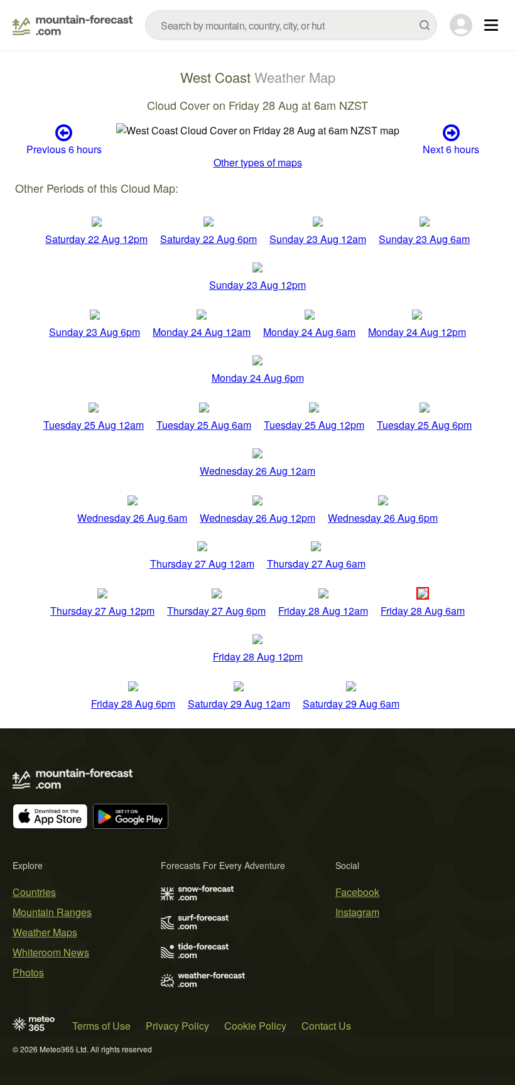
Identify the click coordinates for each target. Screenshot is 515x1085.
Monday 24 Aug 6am (309, 332)
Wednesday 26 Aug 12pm (257, 517)
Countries (34, 892)
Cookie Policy (255, 1025)
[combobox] (291, 25)
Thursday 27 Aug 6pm (216, 610)
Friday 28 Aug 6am (423, 610)
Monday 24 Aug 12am (202, 332)
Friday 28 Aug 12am (323, 610)
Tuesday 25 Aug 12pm (314, 425)
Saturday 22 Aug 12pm (96, 239)
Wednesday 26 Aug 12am (257, 470)
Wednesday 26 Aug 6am (132, 517)
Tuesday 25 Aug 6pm (424, 425)
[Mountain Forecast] (73, 25)
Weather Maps (45, 932)
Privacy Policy (177, 1025)
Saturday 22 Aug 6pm (208, 239)
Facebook (357, 892)
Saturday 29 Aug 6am (351, 703)
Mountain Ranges (52, 912)
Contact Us (326, 1025)
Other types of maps (258, 162)
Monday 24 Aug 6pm (258, 377)
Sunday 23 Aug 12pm (257, 285)
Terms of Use (101, 1025)
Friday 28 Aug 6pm (133, 703)
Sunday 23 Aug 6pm (94, 332)
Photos (28, 972)
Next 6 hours (451, 148)
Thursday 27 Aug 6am (316, 563)
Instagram (357, 912)
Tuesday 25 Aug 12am (93, 425)
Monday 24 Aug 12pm (417, 332)
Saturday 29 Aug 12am (239, 703)
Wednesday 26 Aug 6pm (383, 517)
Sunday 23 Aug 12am (317, 239)
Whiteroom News (51, 952)
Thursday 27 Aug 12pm (102, 610)
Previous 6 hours (64, 148)
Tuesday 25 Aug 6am (203, 425)
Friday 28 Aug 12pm (258, 656)
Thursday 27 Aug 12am (202, 563)
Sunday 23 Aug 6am (424, 239)
